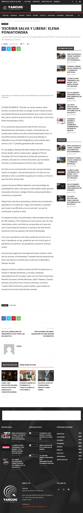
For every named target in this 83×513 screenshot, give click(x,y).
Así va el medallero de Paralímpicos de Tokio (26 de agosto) (13, 333)
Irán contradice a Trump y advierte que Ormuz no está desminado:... (74, 57)
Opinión (21, 15)
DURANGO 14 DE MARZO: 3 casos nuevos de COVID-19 (46, 436)
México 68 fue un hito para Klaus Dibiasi (45, 447)
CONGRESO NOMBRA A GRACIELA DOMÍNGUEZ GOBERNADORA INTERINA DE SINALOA (72, 124)
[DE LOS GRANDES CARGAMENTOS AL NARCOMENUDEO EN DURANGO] (61, 95)
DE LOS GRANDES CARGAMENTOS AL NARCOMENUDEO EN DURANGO (74, 95)
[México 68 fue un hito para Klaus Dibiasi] (33, 447)
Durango (13, 15)
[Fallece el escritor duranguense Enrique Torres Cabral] (46, 375)
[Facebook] (72, 1)
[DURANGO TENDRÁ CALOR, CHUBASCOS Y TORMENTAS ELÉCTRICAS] (61, 68)
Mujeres (57, 1)
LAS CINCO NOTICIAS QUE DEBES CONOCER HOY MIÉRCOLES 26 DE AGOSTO (73, 108)
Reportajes (69, 15)
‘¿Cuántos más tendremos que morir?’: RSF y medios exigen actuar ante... (73, 82)
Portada (5, 15)
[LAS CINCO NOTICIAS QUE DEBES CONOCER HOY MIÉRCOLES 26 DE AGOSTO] (61, 107)
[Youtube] (79, 1)
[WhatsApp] (18, 49)
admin (5, 44)
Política (43, 15)
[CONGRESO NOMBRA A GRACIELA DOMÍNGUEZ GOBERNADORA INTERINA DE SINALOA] (61, 121)
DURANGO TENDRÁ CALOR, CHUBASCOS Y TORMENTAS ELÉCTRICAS (74, 69)
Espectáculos (47, 1)
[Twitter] (76, 1)
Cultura (28, 1)
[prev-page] (3, 396)
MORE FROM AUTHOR (28, 365)
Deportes (36, 1)
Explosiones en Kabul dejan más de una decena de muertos (42, 333)
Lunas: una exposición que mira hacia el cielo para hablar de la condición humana (9, 387)
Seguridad (51, 15)
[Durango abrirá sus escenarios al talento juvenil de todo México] (28, 375)
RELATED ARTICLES (10, 365)
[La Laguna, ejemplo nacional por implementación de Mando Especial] (33, 458)
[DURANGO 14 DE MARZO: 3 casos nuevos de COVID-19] (33, 435)
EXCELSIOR (13, 305)
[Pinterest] (13, 49)
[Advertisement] (56, 8)
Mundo (35, 15)
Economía (60, 15)
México (28, 15)
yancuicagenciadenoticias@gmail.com (34, 506)
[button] (78, 15)
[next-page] (6, 396)
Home (3, 21)
